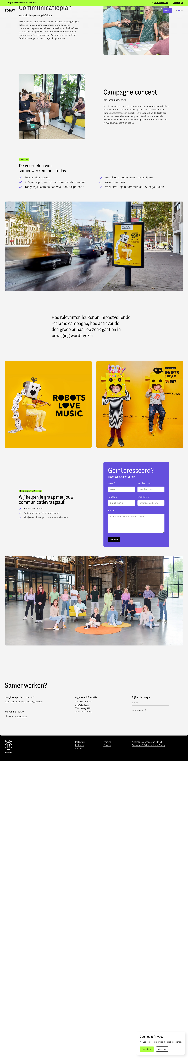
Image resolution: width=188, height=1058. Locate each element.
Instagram (80, 741)
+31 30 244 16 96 (83, 701)
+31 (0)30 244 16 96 (161, 3)
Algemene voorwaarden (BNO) (147, 741)
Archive (107, 741)
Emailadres (143, 496)
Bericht (111, 510)
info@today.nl (178, 3)
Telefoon (112, 496)
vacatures (22, 716)
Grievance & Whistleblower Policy (148, 745)
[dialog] (160, 1043)
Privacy (107, 745)
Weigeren (162, 1049)
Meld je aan (137, 710)
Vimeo (78, 748)
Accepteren (147, 1049)
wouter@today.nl (34, 701)
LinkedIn (79, 745)
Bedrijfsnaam (144, 483)
